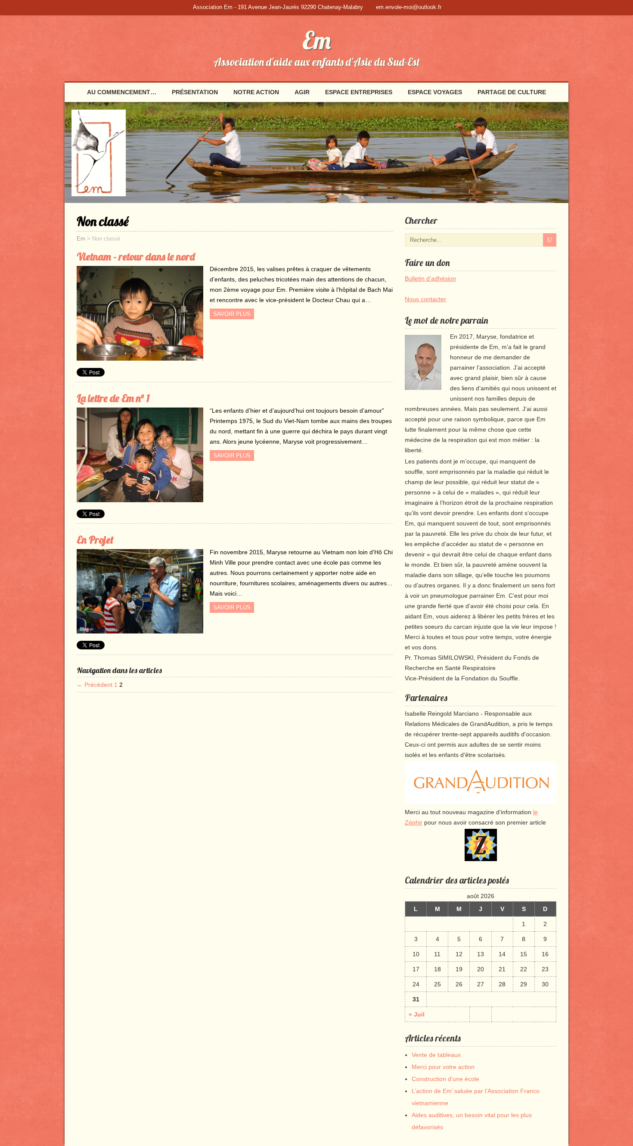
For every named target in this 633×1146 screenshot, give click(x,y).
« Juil (417, 1014)
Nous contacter (425, 299)
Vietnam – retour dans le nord (136, 256)
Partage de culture (512, 92)
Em (316, 40)
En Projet (95, 539)
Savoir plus (232, 314)
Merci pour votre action (443, 1066)
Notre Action (256, 92)
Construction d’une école (445, 1078)
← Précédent (94, 684)
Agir (302, 92)
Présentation (195, 92)
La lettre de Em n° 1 (113, 398)
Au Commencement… (121, 92)
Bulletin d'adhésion (430, 278)
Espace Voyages (435, 92)
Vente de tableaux (436, 1054)
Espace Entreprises (358, 92)
